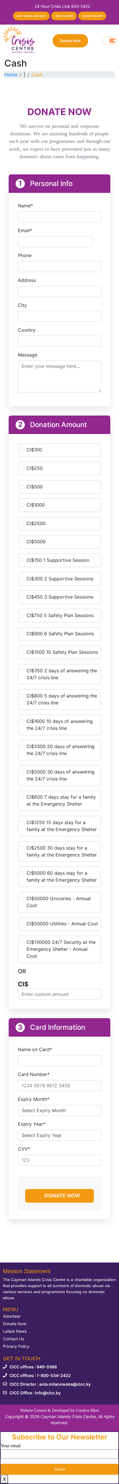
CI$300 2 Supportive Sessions (60, 579)
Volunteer (12, 1316)
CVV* (24, 1149)
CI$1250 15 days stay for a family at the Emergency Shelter (62, 825)
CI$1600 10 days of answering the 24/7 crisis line (60, 724)
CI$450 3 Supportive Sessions (60, 597)
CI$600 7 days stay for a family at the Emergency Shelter (61, 800)
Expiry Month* (33, 1099)
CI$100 (34, 450)
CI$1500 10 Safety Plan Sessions (62, 652)
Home (10, 74)
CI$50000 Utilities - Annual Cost (62, 923)
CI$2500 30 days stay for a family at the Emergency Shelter (62, 851)
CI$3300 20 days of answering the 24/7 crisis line (60, 749)
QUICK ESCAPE (92, 16)
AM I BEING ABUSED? (31, 16)
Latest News (15, 1331)
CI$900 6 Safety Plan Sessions (60, 633)
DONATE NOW (61, 1196)
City (22, 305)
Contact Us (13, 1338)
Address (27, 280)
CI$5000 (36, 541)
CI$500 (35, 487)
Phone (24, 255)
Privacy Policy (16, 1346)
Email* (25, 230)
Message (27, 355)
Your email (11, 1445)
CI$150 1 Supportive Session (58, 560)
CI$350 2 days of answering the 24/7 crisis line (62, 674)
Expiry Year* (31, 1124)
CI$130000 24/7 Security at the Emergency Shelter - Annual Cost (61, 949)
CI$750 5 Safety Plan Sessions (60, 615)
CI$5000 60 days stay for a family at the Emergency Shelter (62, 876)
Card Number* (34, 1074)
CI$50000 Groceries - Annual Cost (59, 902)
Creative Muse (87, 1410)
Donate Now (70, 40)
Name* (25, 205)
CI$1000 (36, 505)
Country (27, 330)
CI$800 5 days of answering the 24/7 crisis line (62, 699)
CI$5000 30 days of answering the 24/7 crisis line (60, 775)
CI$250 (35, 468)
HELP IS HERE (64, 16)
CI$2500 (36, 523)
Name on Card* (35, 1049)
